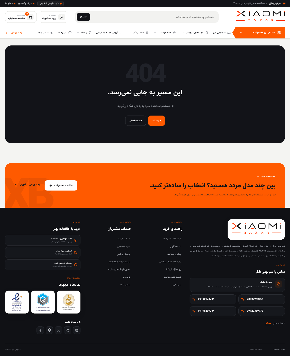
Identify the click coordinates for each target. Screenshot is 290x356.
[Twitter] (58, 330)
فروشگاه (156, 121)
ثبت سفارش (175, 246)
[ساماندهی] (69, 302)
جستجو (83, 17)
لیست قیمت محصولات (119, 262)
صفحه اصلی (136, 121)
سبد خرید (176, 285)
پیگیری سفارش (174, 254)
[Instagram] (76, 330)
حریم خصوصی (123, 246)
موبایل (268, 323)
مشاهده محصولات (63, 185)
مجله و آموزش (25, 3)
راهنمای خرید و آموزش (30, 184)
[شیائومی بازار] (260, 16)
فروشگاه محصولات (172, 239)
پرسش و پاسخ (123, 254)
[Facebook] (40, 330)
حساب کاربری (124, 239)
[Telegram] (67, 330)
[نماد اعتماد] (17, 302)
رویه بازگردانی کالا (173, 269)
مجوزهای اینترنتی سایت (119, 269)
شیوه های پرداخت (172, 277)
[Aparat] (49, 330)
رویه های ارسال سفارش (170, 262)
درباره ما (9, 3)
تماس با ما (125, 285)
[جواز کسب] (43, 302)
